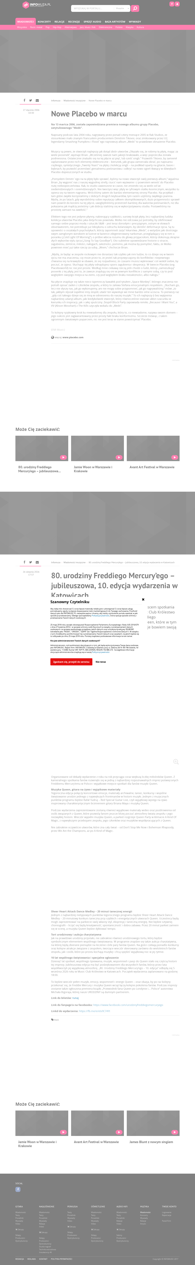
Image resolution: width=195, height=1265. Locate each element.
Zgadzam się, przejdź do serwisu (71, 661)
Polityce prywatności (100, 652)
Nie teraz (101, 661)
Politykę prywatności (100, 615)
